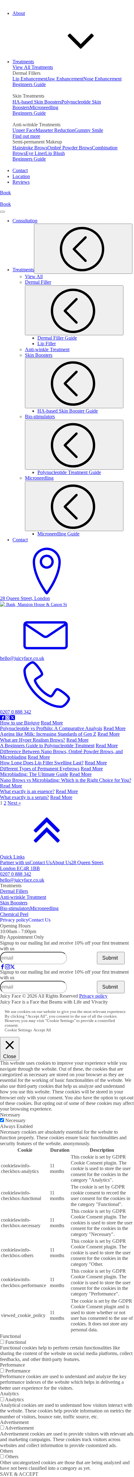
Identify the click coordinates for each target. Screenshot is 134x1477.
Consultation (24, 220)
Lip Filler (46, 343)
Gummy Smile (88, 130)
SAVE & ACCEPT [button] (19, 1474)
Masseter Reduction (55, 130)
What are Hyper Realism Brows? (32, 740)
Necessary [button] (10, 1114)
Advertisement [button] (14, 1422)
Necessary (15, 1120)
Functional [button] (10, 1336)
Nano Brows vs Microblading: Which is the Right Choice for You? (65, 780)
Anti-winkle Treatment (47, 349)
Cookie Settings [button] (18, 1030)
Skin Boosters (13, 902)
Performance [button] (12, 1365)
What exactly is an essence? (27, 791)
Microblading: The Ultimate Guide (34, 774)
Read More (52, 722)
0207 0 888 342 (15, 874)
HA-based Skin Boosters (36, 101)
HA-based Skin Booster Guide (67, 411)
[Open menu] (2, 212)
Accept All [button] (42, 1030)
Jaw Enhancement (65, 78)
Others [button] (6, 1451)
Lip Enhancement (29, 78)
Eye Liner (35, 153)
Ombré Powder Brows (69, 147)
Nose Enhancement (102, 78)
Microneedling (44, 107)
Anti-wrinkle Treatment (23, 897)
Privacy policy (14, 920)
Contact (20, 539)
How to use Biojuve (20, 722)
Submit (110, 958)
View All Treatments (32, 67)
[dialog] (67, 469)
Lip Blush (55, 153)
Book (5, 192)
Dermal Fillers (14, 891)
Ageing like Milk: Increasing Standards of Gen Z (48, 734)
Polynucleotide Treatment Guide (69, 472)
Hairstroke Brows (29, 147)
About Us (61, 862)
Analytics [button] (9, 1393)
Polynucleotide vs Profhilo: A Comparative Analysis (51, 728)
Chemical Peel (14, 914)
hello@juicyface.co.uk (22, 880)
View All (34, 276)
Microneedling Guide (58, 533)
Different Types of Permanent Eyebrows (39, 768)
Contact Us (41, 862)
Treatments (72, 269)
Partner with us (15, 862)
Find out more (26, 136)
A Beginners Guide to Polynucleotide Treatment (47, 745)
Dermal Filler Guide (57, 338)
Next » (14, 803)
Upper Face (24, 130)
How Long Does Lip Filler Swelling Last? (42, 762)
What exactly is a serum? (24, 797)
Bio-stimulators (15, 908)
